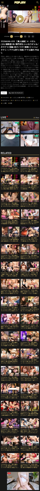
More (37, 117)
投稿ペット (31, 97)
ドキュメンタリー (27, 100)
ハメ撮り (4, 103)
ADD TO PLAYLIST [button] (17, 93)
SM (13, 100)
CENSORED (5, 97)
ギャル (18, 100)
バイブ (36, 100)
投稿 (11, 103)
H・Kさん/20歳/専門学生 (18, 97)
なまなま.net (6, 100)
